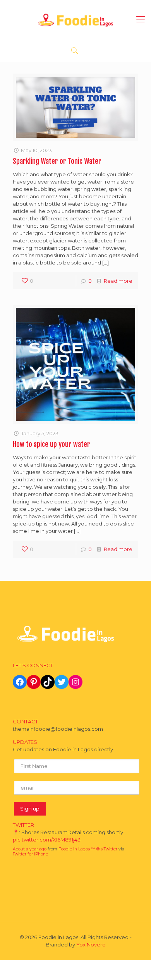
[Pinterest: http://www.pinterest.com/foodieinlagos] (34, 682)
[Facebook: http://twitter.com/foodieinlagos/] (20, 682)
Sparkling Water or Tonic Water (57, 161)
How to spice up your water (51, 444)
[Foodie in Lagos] (75, 19)
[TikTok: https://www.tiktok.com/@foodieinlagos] (48, 682)
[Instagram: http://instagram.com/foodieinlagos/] (75, 682)
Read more (118, 281)
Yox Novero (91, 944)
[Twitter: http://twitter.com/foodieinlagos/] (62, 682)
